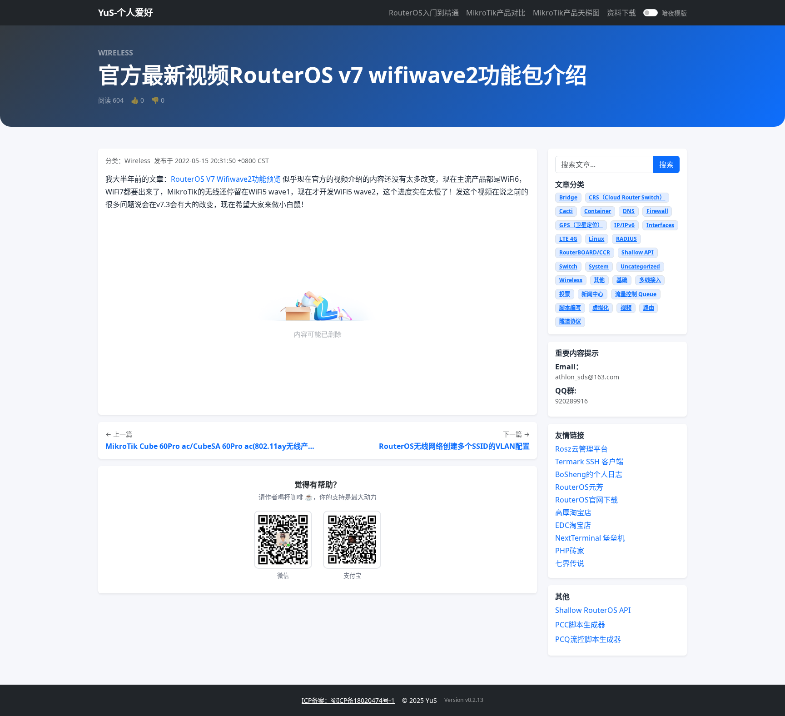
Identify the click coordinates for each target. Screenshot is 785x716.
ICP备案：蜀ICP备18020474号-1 (348, 700)
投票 (564, 294)
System (599, 266)
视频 (626, 308)
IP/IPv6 (624, 225)
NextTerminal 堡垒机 (590, 538)
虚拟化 (600, 308)
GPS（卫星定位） (581, 225)
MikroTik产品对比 (496, 13)
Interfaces (660, 225)
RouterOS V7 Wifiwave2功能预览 (226, 179)
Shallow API (637, 252)
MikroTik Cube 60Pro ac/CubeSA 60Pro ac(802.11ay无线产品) (210, 446)
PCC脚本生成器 (580, 625)
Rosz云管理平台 (581, 449)
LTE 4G (568, 239)
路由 (648, 308)
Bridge (568, 197)
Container (597, 211)
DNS (629, 211)
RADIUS (626, 239)
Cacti (566, 211)
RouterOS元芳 (579, 487)
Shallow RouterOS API (593, 610)
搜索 (666, 164)
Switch (568, 266)
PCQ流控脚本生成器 (588, 639)
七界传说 (569, 563)
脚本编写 (570, 308)
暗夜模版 (674, 13)
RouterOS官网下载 (586, 500)
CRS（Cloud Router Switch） (627, 197)
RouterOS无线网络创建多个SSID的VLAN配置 (454, 446)
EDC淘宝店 (573, 525)
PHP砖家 (569, 551)
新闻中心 (592, 294)
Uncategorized (640, 266)
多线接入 (650, 280)
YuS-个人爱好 (125, 12)
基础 (621, 280)
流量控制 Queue (635, 294)
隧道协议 (570, 321)
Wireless (570, 280)
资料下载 (621, 13)
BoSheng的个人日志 (588, 474)
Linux (596, 239)
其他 (599, 280)
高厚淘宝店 (573, 512)
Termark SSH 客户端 (589, 462)
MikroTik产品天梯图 (566, 13)
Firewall (657, 211)
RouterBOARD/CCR (584, 252)
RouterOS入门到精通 (424, 13)
